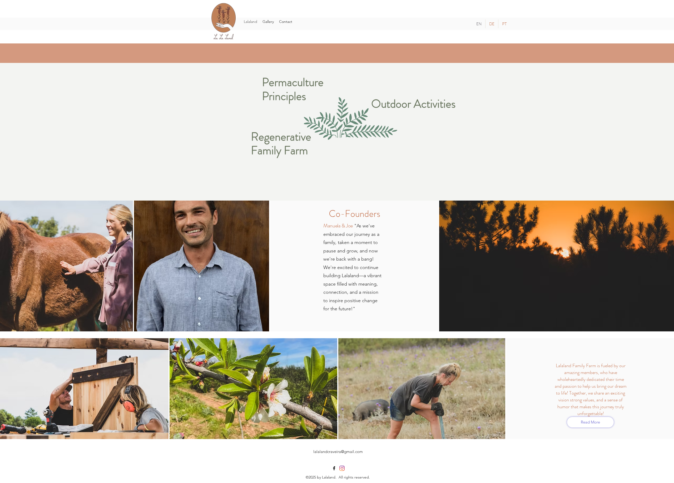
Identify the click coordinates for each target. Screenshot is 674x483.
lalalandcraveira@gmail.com (338, 451)
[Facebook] (334, 468)
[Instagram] (342, 468)
